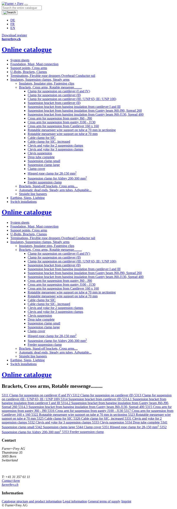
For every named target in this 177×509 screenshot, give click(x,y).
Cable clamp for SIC (42, 138)
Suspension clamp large (44, 165)
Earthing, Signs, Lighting (27, 198)
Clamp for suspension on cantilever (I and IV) (59, 91)
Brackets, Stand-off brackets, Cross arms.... (48, 186)
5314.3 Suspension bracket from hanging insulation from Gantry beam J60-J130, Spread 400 (81, 407)
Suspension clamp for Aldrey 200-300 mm (57, 178)
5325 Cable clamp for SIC (55, 418)
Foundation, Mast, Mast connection (34, 64)
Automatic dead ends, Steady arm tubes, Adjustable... (55, 190)
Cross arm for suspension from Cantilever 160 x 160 (63, 126)
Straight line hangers (33, 194)
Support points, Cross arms (28, 68)
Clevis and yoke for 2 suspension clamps (55, 145)
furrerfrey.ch (10, 484)
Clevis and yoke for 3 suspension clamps (55, 149)
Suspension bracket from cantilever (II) (54, 103)
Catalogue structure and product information (32, 501)
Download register (14, 35)
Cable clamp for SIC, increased (49, 141)
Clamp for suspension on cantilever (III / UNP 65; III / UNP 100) (72, 99)
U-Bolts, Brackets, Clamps (28, 72)
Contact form (11, 481)
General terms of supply (104, 501)
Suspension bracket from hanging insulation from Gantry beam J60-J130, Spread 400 (86, 114)
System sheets (19, 60)
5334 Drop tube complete (143, 422)
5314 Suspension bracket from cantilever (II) (91, 399)
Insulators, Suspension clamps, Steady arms (40, 79)
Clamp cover (36, 169)
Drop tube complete (41, 157)
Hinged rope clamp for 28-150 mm (52, 173)
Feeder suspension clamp (45, 182)
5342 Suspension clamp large (55, 427)
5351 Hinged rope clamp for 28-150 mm (130, 427)
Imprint (126, 501)
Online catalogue (27, 49)
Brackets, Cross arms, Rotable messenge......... (50, 87)
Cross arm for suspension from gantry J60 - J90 (60, 118)
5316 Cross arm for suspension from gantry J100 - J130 (85, 411)
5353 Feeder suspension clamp (83, 432)
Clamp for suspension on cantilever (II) (54, 95)
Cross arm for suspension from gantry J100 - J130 (61, 122)
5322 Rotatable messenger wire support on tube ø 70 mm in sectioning (79, 414)
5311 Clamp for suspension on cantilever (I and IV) (37, 395)
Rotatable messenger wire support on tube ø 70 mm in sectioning (72, 130)
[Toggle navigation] (26, 4)
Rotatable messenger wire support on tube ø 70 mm (63, 134)
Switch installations (23, 201)
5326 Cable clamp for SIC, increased (99, 418)
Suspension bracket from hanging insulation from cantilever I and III (74, 107)
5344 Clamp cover (89, 427)
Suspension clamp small (44, 161)
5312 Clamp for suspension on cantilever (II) (103, 395)
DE (12, 20)
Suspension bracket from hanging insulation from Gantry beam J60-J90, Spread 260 (85, 110)
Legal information (75, 501)
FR (12, 24)
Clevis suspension (40, 153)
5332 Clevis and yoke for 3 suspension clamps (60, 422)
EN (12, 28)
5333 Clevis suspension (108, 422)
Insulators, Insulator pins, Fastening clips (46, 83)
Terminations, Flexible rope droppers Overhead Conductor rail (52, 76)
